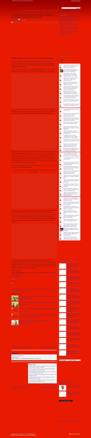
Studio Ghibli (75, 10)
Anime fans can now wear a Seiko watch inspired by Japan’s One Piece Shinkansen (71, 128)
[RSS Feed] (70, 0)
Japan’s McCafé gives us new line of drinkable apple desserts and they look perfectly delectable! (73, 309)
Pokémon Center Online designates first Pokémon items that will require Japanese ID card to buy (71, 168)
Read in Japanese (16, 276)
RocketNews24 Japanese (75, 0)
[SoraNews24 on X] (67, 0)
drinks (20, 289)
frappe (26, 289)
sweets (21, 290)
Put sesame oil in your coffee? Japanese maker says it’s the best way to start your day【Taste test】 (71, 238)
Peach (52, 289)
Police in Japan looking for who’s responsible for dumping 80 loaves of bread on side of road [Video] (42, 369)
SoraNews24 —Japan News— (26, 5)
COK (17, 289)
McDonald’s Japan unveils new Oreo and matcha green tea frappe (73, 284)
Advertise (13, 435)
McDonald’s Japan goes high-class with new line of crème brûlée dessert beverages (73, 265)
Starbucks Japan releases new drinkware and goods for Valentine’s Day (71, 212)
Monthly (61, 61)
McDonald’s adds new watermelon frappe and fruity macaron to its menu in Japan (73, 346)
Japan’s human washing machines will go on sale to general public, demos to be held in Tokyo (71, 203)
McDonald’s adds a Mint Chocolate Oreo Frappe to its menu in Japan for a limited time (73, 327)
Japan (14, 289)
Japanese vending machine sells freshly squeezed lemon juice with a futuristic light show (71, 194)
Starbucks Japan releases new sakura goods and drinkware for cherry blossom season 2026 (71, 216)
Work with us (23, 435)
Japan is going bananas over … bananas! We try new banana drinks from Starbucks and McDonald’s (73, 352)
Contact (68, 421)
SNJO (18, 290)
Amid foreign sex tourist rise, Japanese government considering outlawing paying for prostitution (69, 24)
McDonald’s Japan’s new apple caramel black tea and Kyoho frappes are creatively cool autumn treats (73, 315)
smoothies (13, 290)
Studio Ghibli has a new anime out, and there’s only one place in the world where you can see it (71, 207)
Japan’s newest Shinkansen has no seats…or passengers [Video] (71, 220)
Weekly (61, 59)
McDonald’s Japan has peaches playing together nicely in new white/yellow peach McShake (73, 321)
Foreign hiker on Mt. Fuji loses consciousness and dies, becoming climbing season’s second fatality (71, 136)
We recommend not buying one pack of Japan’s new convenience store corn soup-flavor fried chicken (71, 96)
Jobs (79, 10)
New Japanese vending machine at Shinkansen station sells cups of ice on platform (71, 185)
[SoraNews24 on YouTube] (68, 0)
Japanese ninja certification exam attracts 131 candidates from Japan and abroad (71, 229)
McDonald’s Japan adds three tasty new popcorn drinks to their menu (37, 308)
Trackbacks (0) (14, 352)
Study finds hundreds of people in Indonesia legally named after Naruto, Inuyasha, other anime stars (71, 189)
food (23, 289)
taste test (26, 290)
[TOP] (16, 10)
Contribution (72, 421)
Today (61, 57)
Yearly (61, 62)
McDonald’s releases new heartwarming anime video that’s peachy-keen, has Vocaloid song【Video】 (73, 296)
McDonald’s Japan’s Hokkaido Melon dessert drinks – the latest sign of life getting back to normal (73, 303)
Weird (71, 10)
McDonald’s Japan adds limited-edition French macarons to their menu (73, 339)
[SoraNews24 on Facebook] (63, 0)
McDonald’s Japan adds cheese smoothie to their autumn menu (73, 386)
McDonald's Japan (47, 289)
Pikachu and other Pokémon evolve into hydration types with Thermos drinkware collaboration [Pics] (42, 380)
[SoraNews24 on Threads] (66, 0)
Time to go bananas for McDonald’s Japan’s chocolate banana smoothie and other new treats (73, 290)
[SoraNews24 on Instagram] (64, 0)
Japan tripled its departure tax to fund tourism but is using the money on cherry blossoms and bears (42, 367)
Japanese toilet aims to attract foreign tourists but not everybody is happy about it (71, 176)
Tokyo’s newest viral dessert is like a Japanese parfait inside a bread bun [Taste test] (71, 181)
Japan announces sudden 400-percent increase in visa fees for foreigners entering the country (71, 199)
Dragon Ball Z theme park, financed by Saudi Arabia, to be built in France (69, 17)
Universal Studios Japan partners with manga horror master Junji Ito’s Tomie (71, 140)
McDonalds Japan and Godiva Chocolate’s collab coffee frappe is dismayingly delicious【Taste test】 (73, 278)
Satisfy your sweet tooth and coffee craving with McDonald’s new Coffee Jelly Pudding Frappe (73, 333)
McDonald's (39, 289)
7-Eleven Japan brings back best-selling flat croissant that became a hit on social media (71, 132)
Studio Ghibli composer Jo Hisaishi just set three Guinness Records (71, 123)
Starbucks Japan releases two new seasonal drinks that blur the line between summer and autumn (71, 145)
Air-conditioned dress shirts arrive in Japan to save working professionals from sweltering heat (71, 163)
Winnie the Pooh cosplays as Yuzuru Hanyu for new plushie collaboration (71, 100)
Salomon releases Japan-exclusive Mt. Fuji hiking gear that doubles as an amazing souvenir (72, 234)
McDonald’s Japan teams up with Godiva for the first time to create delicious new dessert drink (73, 272)
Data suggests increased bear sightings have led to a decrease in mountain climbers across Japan (42, 372)
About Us (61, 421)
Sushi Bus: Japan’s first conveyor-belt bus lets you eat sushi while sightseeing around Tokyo (71, 115)
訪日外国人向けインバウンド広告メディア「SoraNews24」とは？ (68, 383)
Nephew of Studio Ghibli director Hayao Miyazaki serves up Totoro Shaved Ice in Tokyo (70, 83)
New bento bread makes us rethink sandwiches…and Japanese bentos (49, 347)
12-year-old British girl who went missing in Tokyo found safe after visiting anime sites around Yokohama (71, 154)
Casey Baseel (14, 19)
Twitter (20, 274)
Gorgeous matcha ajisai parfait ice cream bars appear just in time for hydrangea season (21, 347)
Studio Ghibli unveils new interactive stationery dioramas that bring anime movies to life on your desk (71, 119)
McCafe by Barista (32, 289)
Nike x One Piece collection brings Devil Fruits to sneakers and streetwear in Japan (71, 79)
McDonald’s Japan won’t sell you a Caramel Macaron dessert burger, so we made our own (73, 393)
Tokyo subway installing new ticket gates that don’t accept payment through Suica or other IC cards (71, 225)
